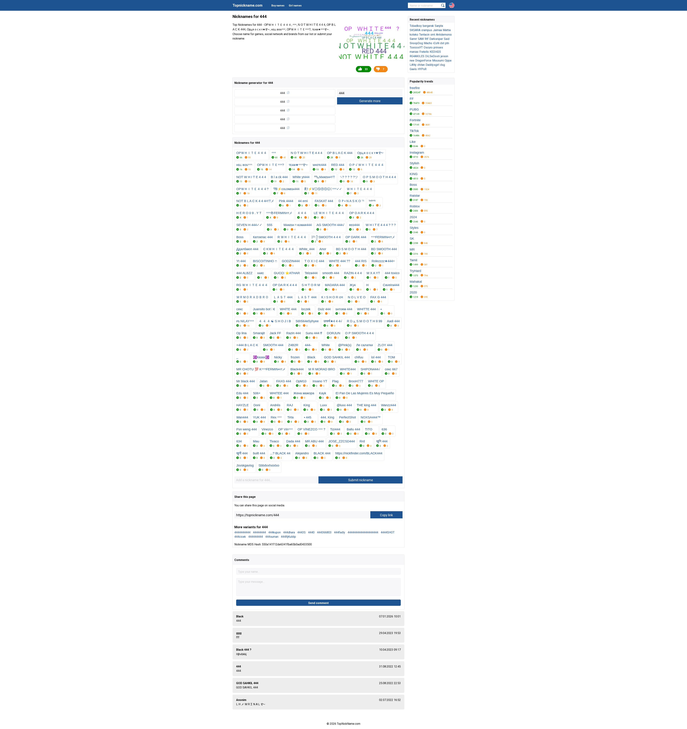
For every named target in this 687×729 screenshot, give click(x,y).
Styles (414, 228)
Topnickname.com (247, 5)
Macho (428, 43)
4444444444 (242, 532)
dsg (442, 65)
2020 (413, 292)
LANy (413, 65)
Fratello (424, 51)
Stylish (414, 163)
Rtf (426, 39)
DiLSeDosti (432, 56)
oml (432, 34)
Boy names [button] (277, 5)
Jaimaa (437, 30)
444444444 (255, 536)
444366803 (324, 532)
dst (442, 43)
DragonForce (423, 60)
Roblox (415, 206)
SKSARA (415, 30)
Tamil (413, 260)
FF (412, 98)
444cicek (240, 536)
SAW (421, 39)
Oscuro (428, 47)
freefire (415, 88)
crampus (426, 30)
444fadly (339, 532)
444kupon (274, 532)
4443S (301, 532)
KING (414, 174)
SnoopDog (416, 43)
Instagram (417, 152)
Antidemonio (444, 34)
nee (412, 60)
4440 (311, 532)
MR (412, 249)
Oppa (448, 60)
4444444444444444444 (363, 532)
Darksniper (436, 39)
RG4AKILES (417, 56)
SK (412, 238)
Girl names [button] (295, 5)
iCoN (436, 43)
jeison (444, 56)
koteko (414, 34)
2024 (413, 217)
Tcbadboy (416, 26)
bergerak (428, 26)
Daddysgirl (432, 65)
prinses (438, 47)
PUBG (414, 109)
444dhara (289, 532)
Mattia (447, 30)
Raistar (415, 195)
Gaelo (413, 69)
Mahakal (416, 281)
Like (413, 142)
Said (446, 39)
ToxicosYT (416, 47)
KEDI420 (435, 51)
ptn (447, 43)
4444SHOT (387, 532)
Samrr (413, 39)
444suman (271, 536)
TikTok (414, 131)
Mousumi (438, 60)
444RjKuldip (288, 536)
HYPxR (422, 69)
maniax (414, 51)
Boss (413, 184)
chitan (421, 65)
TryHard (415, 271)
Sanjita (439, 26)
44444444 (259, 532)
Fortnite (415, 120)
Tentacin (424, 34)
